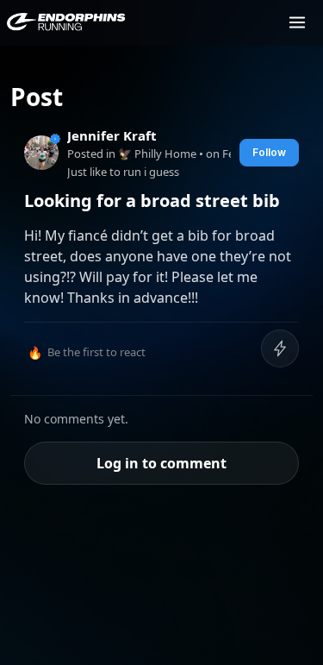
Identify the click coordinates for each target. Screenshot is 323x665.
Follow (269, 152)
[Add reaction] (280, 348)
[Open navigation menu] (297, 22)
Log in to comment (161, 463)
